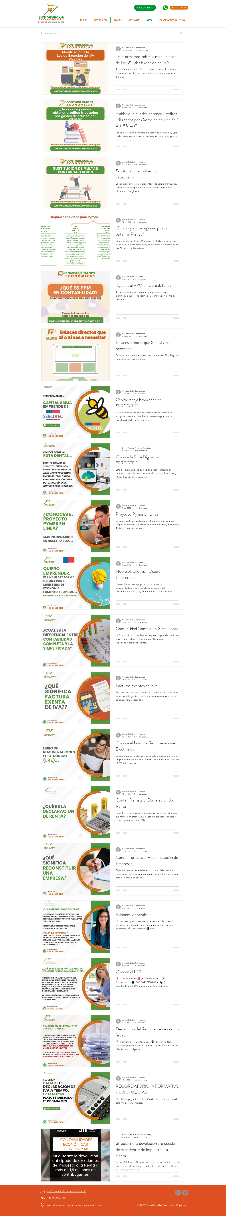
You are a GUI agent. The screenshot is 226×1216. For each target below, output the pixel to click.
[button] (181, 33)
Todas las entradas (52, 33)
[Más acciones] (179, 49)
